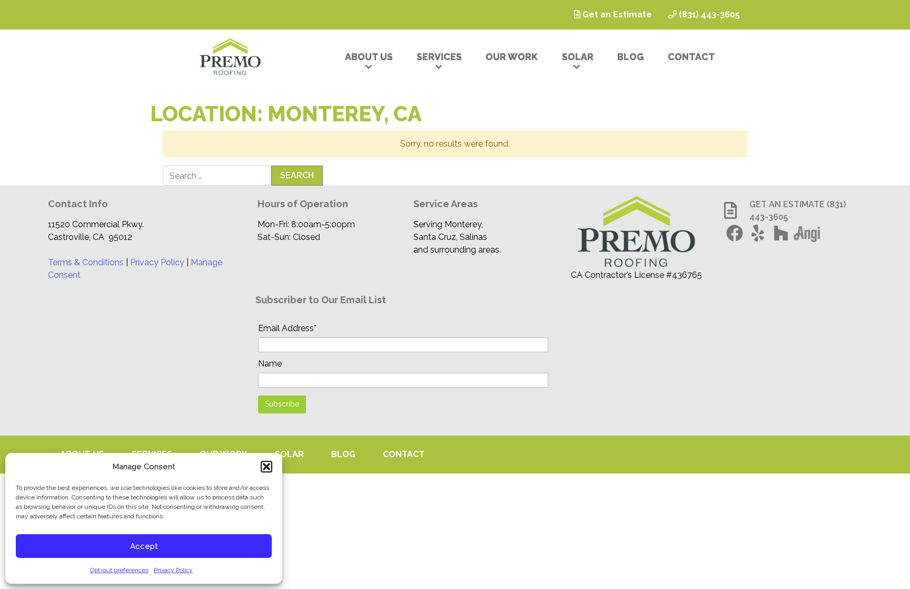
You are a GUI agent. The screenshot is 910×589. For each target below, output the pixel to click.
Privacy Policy (173, 570)
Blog (630, 56)
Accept (144, 546)
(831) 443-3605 (708, 14)
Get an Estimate (616, 14)
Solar (578, 56)
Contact (691, 56)
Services (439, 56)
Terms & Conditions (86, 262)
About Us (369, 56)
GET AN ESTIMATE (787, 204)
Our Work (512, 56)
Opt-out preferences (119, 570)
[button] (266, 466)
